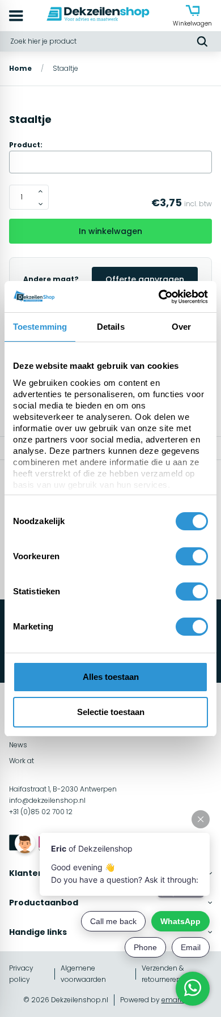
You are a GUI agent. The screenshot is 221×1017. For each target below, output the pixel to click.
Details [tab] (111, 326)
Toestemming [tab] (40, 326)
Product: (25, 145)
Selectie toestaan (110, 712)
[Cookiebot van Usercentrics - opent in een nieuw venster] (159, 297)
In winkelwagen (110, 231)
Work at (21, 760)
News (18, 745)
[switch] (192, 556)
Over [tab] (181, 326)
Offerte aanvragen (144, 279)
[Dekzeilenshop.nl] (98, 15)
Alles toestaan (111, 677)
